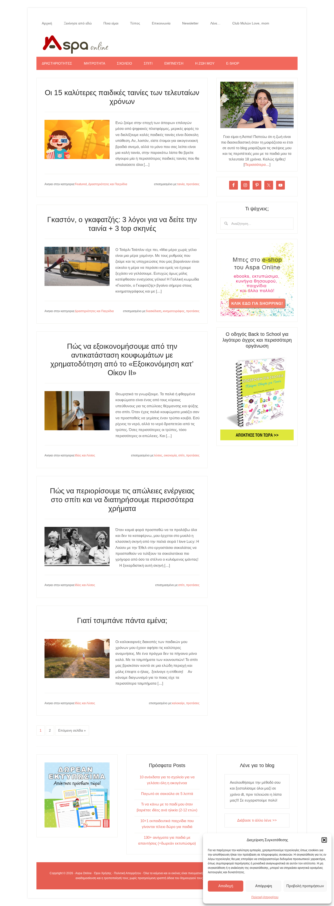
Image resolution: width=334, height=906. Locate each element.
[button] (324, 840)
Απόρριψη (263, 886)
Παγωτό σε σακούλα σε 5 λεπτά (167, 794)
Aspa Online (167, 43)
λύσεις (158, 455)
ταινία (181, 184)
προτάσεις (193, 184)
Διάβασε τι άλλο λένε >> (257, 820)
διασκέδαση (153, 311)
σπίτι (181, 455)
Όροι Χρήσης (102, 873)
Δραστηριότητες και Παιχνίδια (107, 184)
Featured (81, 184)
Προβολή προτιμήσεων (305, 886)
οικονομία (170, 455)
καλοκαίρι (178, 703)
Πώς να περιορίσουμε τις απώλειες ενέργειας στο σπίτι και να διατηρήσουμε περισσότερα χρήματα (122, 499)
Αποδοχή (225, 886)
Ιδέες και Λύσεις (85, 455)
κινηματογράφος (174, 311)
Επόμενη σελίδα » (72, 730)
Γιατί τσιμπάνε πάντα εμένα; (122, 620)
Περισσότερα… (257, 164)
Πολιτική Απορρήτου (264, 897)
